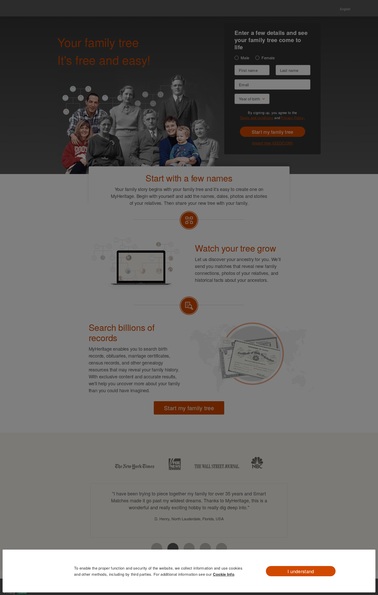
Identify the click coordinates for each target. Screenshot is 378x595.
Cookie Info (223, 574)
